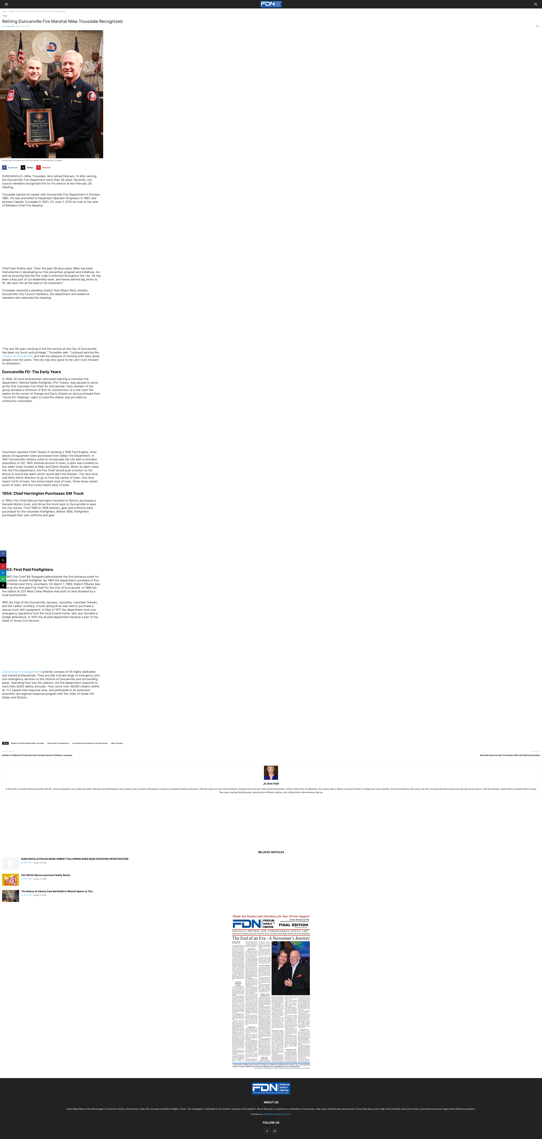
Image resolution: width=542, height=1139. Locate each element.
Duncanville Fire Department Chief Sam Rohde (90, 743)
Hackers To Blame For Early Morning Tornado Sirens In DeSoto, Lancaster (37, 755)
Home (4, 11)
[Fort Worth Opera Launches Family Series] (10, 880)
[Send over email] (3, 579)
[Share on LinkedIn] (3, 573)
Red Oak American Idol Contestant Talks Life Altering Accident (510, 755)
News (12, 11)
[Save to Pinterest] (3, 566)
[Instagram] (275, 1131)
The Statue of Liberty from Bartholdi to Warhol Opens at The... (57, 891)
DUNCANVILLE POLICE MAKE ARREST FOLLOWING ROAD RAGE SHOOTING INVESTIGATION (74, 858)
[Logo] (271, 1093)
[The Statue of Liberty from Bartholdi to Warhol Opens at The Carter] (10, 896)
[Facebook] (267, 1131)
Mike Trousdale (117, 743)
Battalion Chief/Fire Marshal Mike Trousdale (27, 743)
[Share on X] (3, 560)
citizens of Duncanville (17, 356)
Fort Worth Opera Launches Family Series (45, 875)
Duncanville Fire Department (21, 671)
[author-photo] (271, 780)
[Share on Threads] (3, 585)
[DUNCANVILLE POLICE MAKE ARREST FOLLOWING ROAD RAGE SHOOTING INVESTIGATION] (10, 863)
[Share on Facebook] (3, 553)
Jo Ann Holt (9, 26)
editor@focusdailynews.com (277, 1114)
